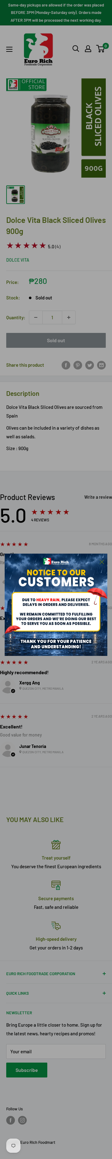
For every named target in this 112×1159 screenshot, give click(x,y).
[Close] (102, 561)
